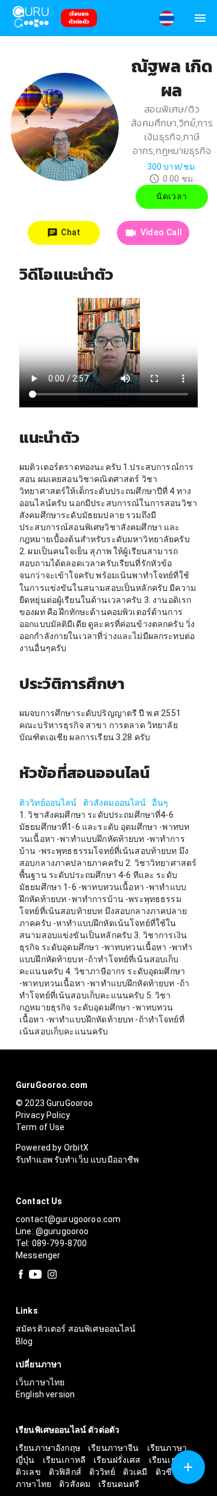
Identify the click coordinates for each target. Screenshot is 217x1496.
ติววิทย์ (103, 1472)
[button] (166, 18)
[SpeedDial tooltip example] (188, 1467)
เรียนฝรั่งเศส (118, 1460)
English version (45, 1394)
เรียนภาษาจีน (114, 1448)
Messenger (38, 1255)
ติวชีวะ (170, 1472)
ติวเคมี (136, 1472)
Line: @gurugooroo (52, 1231)
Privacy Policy (43, 1115)
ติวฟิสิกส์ (66, 1472)
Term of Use (40, 1127)
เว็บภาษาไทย (40, 1382)
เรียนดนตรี (118, 1484)
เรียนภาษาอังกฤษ (49, 1448)
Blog (24, 1341)
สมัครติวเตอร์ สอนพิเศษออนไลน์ (76, 1329)
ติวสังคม (75, 1484)
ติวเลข (29, 1472)
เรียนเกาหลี (65, 1460)
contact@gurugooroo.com (68, 1219)
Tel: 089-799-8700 (51, 1243)
